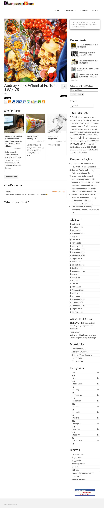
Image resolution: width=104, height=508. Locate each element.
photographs (93, 141)
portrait (91, 144)
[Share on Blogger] (9, 102)
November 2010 (78, 299)
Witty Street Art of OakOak (88, 69)
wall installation (74, 153)
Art (74, 373)
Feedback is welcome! (78, 27)
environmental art (85, 123)
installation (79, 132)
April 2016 (76, 224)
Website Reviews (79, 479)
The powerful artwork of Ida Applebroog (88, 62)
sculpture (91, 147)
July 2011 (75, 274)
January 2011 (77, 293)
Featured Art (70, 10)
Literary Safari (77, 358)
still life (86, 150)
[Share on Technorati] (39, 102)
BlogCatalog (76, 457)
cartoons (93, 117)
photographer (84, 141)
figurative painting (76, 126)
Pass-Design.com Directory (83, 473)
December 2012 (78, 249)
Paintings (91, 138)
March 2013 (76, 243)
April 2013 (76, 240)
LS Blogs (75, 470)
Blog (74, 378)
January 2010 (77, 312)
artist (77, 117)
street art (93, 149)
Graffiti (87, 126)
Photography (78, 143)
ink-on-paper (91, 129)
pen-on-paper (76, 141)
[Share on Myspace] (24, 102)
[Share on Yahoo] (32, 102)
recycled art (82, 147)
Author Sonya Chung (80, 352)
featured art (77, 395)
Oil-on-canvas (79, 135)
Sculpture (76, 429)
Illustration (77, 401)
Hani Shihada (93, 126)
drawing (87, 120)
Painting (82, 137)
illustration (75, 129)
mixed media (87, 132)
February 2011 (77, 290)
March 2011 (76, 287)
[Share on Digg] (17, 102)
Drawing (76, 390)
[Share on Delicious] (13, 102)
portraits (74, 147)
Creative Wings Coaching (82, 355)
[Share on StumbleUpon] (28, 102)
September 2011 (78, 271)
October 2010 (77, 303)
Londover (75, 467)
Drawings (95, 120)
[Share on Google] (21, 102)
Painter (73, 138)
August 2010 (77, 309)
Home (58, 10)
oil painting (94, 135)
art (71, 117)
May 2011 (75, 281)
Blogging (87, 117)
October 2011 (77, 268)
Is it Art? (76, 407)
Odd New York (77, 361)
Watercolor (83, 153)
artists (82, 117)
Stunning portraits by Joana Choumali (87, 54)
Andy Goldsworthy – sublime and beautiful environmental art (84, 201)
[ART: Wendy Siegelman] (57, 123)
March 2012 (76, 262)
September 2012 (78, 255)
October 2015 (77, 227)
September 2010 (78, 306)
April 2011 (76, 284)
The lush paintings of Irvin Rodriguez (87, 46)
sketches (81, 150)
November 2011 (78, 265)
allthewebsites (77, 454)
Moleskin (93, 132)
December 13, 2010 (56, 191)
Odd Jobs (76, 412)
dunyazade (76, 164)
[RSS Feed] (43, 102)
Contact (84, 10)
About (95, 10)
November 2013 (78, 233)
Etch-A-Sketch (95, 123)
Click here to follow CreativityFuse (85, 493)
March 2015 (76, 230)
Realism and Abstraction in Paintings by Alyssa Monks (84, 77)
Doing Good (77, 384)
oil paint (87, 135)
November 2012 (78, 252)
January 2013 (77, 246)
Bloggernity (76, 461)
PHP (87, 144)
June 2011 (76, 277)
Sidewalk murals (74, 150)
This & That (77, 441)
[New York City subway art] (35, 123)
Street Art (76, 435)
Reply (63, 191)
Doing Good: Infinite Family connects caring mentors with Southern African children (84, 188)
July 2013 (75, 237)
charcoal (72, 120)
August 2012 (77, 259)
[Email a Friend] (6, 102)
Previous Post (11, 177)
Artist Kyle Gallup (79, 349)
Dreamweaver (74, 123)
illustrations (83, 129)
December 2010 (78, 296)
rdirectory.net (77, 476)
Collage (78, 120)
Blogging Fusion (78, 464)
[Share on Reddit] (36, 102)
